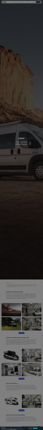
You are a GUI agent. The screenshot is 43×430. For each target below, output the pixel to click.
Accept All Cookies (35, 428)
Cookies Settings (30, 428)
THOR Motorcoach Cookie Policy (13, 429)
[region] (21, 428)
